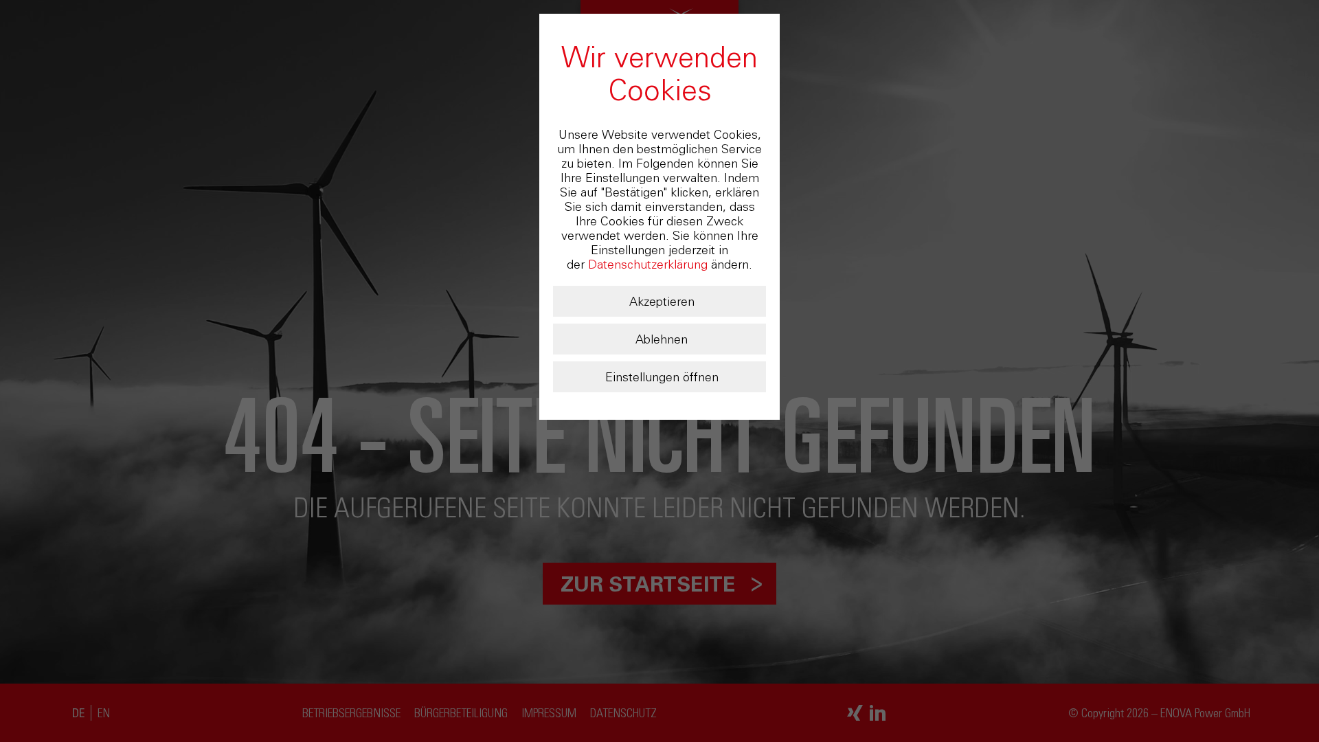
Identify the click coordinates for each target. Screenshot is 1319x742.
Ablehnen (661, 339)
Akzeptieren (662, 301)
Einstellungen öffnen (662, 377)
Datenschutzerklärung (648, 264)
